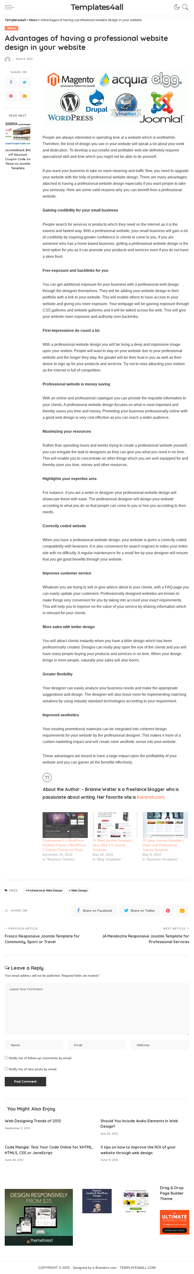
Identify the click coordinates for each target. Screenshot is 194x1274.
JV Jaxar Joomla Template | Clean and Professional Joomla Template (163, 845)
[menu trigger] (11, 7)
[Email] (24, 96)
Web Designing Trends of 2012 (33, 1121)
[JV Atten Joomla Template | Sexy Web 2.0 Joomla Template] (115, 825)
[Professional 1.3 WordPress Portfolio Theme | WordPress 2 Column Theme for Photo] (65, 825)
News (11, 28)
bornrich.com (150, 797)
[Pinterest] (11, 96)
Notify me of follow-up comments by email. (40, 1058)
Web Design (79, 890)
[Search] (184, 7)
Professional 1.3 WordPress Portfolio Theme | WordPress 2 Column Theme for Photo (64, 845)
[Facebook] (11, 82)
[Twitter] (24, 82)
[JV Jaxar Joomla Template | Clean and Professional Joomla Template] (165, 825)
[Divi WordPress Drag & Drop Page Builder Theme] (174, 1222)
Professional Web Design (45, 890)
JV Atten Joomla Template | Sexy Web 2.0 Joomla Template (113, 845)
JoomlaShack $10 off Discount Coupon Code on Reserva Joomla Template (18, 159)
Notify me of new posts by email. (33, 1069)
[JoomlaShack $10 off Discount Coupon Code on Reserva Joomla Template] (17, 133)
